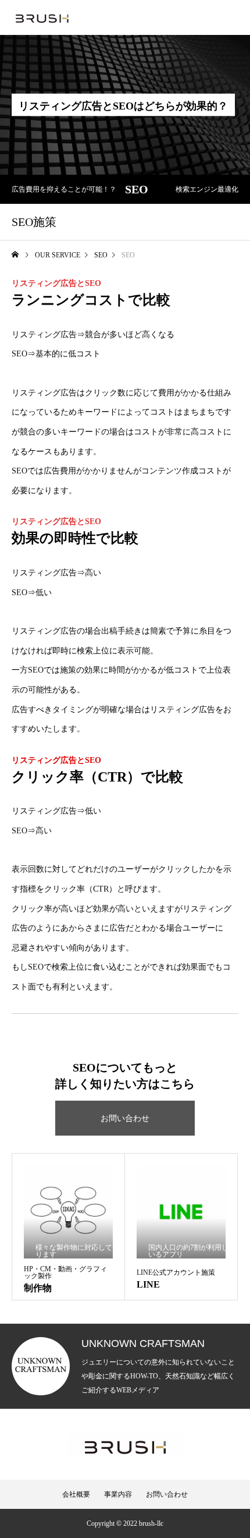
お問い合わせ (125, 1118)
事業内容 (118, 1494)
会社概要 (76, 1494)
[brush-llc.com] (41, 17)
